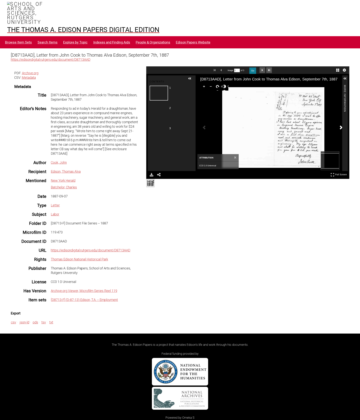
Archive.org (30, 73)
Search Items (48, 42)
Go (252, 70)
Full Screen (341, 174)
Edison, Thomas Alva (66, 171)
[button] (191, 80)
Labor (55, 214)
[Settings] (344, 70)
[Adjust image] (225, 87)
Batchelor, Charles (64, 187)
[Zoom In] (204, 87)
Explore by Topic (75, 42)
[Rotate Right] (218, 87)
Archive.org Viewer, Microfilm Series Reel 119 (84, 291)
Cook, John (59, 162)
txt (51, 322)
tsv (43, 322)
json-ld (24, 322)
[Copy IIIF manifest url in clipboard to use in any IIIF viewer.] (150, 183)
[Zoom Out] (211, 87)
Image (230, 70)
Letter (55, 205)
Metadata (29, 78)
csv (13, 322)
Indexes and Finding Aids (111, 42)
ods (35, 322)
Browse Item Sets (18, 42)
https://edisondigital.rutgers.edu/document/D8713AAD (50, 60)
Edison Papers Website (193, 42)
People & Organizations (153, 42)
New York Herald (63, 180)
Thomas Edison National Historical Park (79, 259)
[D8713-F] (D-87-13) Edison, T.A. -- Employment (84, 300)
